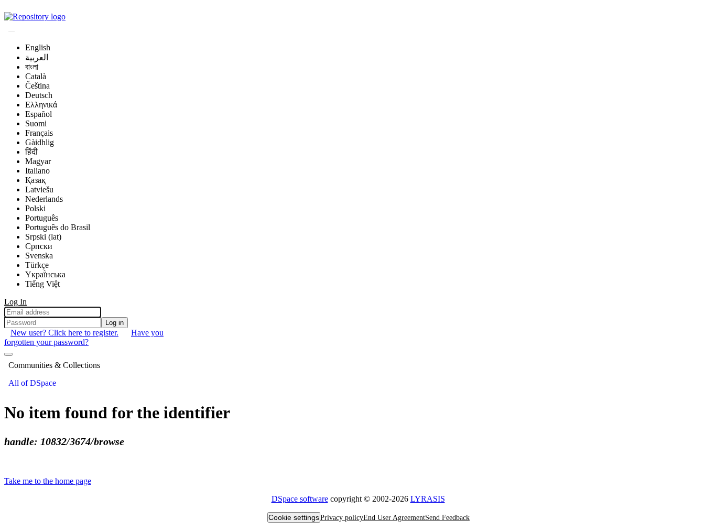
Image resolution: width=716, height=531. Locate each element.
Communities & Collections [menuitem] (54, 365)
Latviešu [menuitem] (39, 189)
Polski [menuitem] (35, 208)
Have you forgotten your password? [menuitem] (84, 337)
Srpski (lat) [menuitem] (43, 236)
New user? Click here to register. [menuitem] (64, 332)
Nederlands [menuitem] (44, 198)
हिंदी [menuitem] (31, 151)
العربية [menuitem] (36, 57)
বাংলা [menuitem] (31, 66)
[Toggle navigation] (8, 354)
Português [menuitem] (41, 217)
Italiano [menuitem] (37, 170)
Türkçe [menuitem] (37, 265)
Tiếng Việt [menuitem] (42, 283)
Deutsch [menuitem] (38, 95)
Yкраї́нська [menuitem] (45, 274)
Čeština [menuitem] (37, 85)
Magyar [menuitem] (38, 161)
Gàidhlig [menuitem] (39, 142)
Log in (114, 323)
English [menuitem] (37, 47)
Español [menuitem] (38, 114)
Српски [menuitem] (38, 246)
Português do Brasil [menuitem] (57, 227)
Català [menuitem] (35, 76)
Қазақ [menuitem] (35, 180)
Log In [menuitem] (15, 301)
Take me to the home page (47, 480)
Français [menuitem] (39, 132)
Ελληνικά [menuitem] (41, 104)
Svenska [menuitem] (39, 255)
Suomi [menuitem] (36, 123)
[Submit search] (11, 31)
